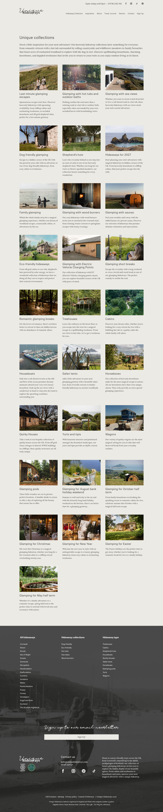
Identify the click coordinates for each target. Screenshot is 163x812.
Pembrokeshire (26, 686)
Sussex (23, 658)
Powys (22, 690)
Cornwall (23, 644)
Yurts (105, 672)
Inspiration (89, 13)
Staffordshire (25, 672)
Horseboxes (107, 665)
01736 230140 (67, 764)
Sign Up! (81, 737)
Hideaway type (111, 637)
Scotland (23, 704)
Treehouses (107, 644)
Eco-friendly (66, 648)
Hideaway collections (72, 637)
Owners (122, 13)
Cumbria (23, 676)
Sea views (65, 655)
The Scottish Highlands (29, 707)
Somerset (24, 662)
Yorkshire (24, 679)
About (99, 13)
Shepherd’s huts (109, 651)
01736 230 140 (115, 3)
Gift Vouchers (50, 797)
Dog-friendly (66, 644)
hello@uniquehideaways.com (74, 762)
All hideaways (27, 637)
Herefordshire (26, 669)
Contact (131, 13)
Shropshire (24, 665)
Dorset (23, 651)
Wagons (106, 676)
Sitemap (61, 797)
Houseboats (108, 655)
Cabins (105, 648)
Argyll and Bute (26, 700)
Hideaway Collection (74, 13)
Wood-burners (67, 658)
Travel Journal (110, 13)
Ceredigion (24, 697)
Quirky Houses (109, 658)
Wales (22, 683)
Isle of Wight (25, 655)
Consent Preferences (86, 797)
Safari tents (107, 662)
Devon (22, 648)
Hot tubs (64, 651)
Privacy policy (71, 797)
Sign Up (140, 13)
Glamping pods (109, 669)
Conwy (23, 693)
